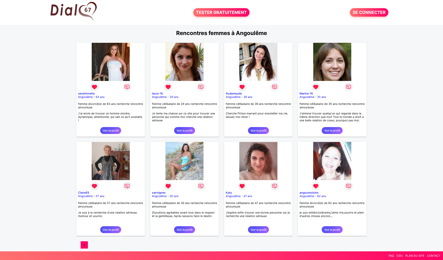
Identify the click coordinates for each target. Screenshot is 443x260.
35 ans (321, 97)
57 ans (100, 196)
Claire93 (83, 192)
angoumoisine (309, 192)
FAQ (391, 255)
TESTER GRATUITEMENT (221, 12)
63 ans (100, 97)
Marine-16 (306, 93)
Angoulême (85, 97)
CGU (399, 255)
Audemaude (234, 93)
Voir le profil (111, 130)
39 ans (247, 97)
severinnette (86, 93)
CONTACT (433, 255)
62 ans (321, 196)
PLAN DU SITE (414, 255)
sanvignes (159, 192)
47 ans (247, 196)
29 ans (174, 97)
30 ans (174, 196)
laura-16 (157, 93)
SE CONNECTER (369, 12)
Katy (229, 192)
